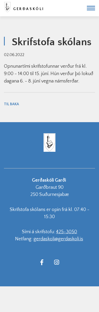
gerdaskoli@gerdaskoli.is (58, 239)
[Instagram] (57, 262)
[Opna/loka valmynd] (91, 8)
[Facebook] (42, 262)
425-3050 (66, 232)
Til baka (11, 104)
